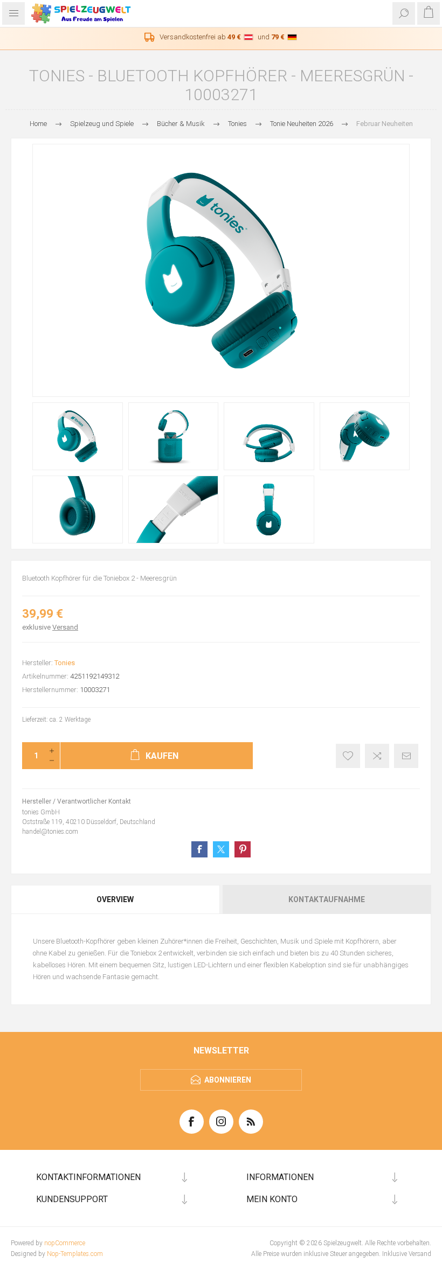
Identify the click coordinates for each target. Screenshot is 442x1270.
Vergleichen (377, 756)
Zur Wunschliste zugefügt (348, 756)
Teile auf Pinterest (242, 849)
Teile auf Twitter (221, 849)
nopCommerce (64, 1243)
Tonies (64, 663)
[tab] (116, 899)
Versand (65, 627)
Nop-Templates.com (75, 1254)
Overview (115, 899)
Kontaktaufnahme (326, 899)
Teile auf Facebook (199, 849)
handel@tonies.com (50, 831)
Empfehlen (406, 756)
